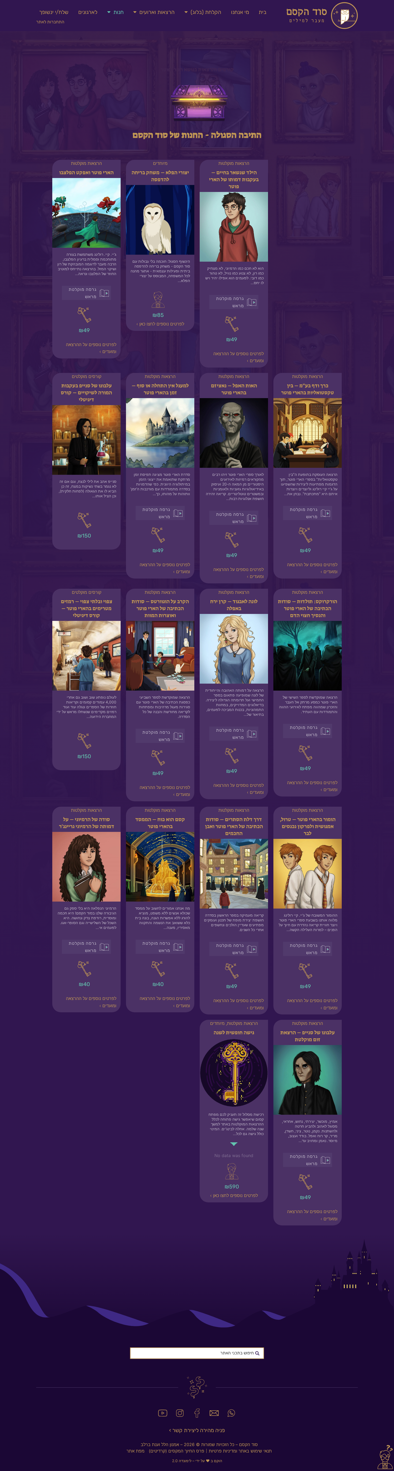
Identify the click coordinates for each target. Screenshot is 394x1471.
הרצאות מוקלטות (233, 163)
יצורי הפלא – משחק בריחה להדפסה (160, 176)
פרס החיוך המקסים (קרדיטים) (176, 1451)
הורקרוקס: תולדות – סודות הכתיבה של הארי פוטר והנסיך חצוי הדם (307, 608)
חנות (118, 12)
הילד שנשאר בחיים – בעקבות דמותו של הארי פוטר (234, 179)
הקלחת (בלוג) (206, 12)
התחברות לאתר (50, 21)
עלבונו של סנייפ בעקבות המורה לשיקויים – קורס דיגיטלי (86, 392)
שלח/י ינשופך (53, 12)
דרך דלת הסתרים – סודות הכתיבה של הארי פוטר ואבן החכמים (234, 826)
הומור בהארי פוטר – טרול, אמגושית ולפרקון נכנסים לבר (308, 826)
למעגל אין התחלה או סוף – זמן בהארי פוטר (160, 389)
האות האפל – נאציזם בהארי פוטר (234, 389)
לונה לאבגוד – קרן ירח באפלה (234, 605)
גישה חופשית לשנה (234, 1032)
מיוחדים (160, 163)
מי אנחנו (240, 12)
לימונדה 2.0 (181, 1460)
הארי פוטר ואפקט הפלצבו (86, 172)
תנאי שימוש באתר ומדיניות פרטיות (240, 1451)
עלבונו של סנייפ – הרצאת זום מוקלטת (307, 1036)
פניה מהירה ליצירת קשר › (197, 1430)
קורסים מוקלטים (86, 376)
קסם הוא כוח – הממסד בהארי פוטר (160, 823)
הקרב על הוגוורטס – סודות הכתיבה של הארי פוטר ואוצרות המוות (160, 608)
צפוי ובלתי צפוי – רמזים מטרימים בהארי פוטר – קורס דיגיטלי (86, 608)
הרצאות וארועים (156, 12)
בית (262, 12)
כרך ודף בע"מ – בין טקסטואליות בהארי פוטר (307, 389)
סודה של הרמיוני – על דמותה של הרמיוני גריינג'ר (86, 823)
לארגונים (87, 12)
